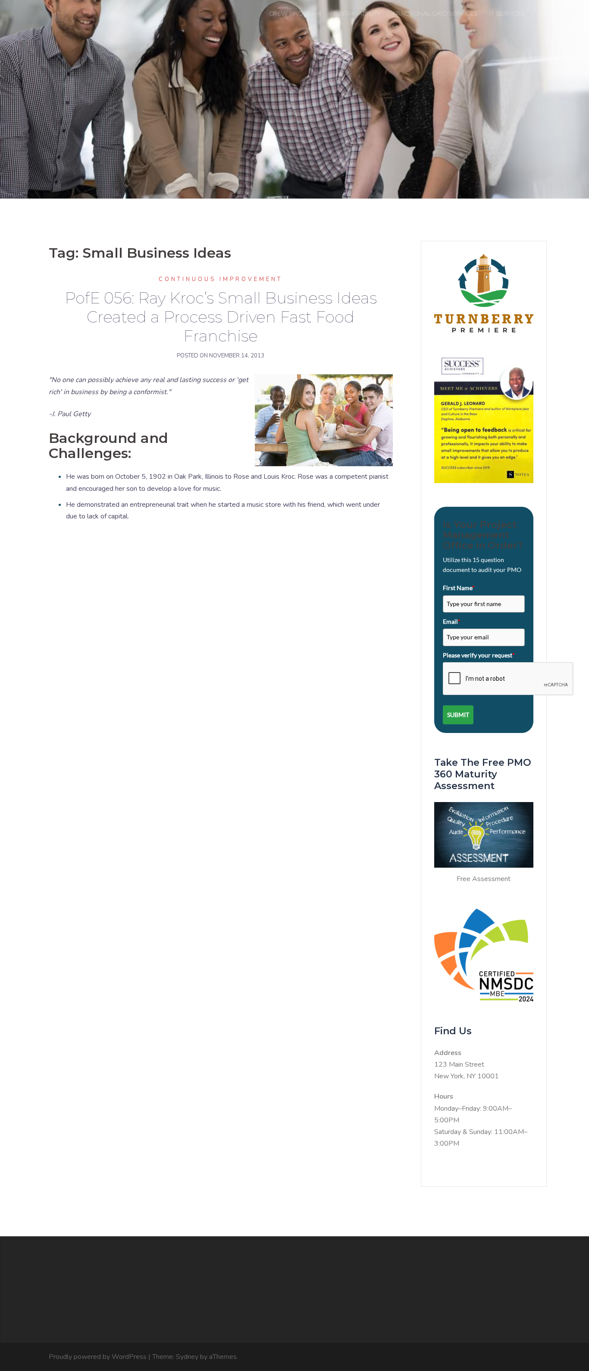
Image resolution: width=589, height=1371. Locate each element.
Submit (458, 714)
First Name (459, 587)
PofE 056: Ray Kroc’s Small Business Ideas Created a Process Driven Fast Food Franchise (221, 316)
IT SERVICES (506, 13)
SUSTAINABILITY (357, 13)
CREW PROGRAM (295, 13)
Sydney (187, 1357)
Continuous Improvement (220, 279)
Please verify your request (479, 655)
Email (452, 621)
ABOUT (546, 13)
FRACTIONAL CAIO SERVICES (435, 13)
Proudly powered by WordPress (98, 1357)
